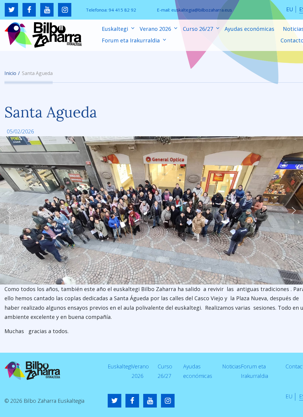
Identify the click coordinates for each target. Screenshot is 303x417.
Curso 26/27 (199, 28)
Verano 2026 (156, 28)
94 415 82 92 (122, 10)
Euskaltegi (116, 28)
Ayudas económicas (249, 28)
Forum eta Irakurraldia (131, 40)
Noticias (231, 366)
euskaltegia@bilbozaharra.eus (201, 10)
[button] (9, 210)
